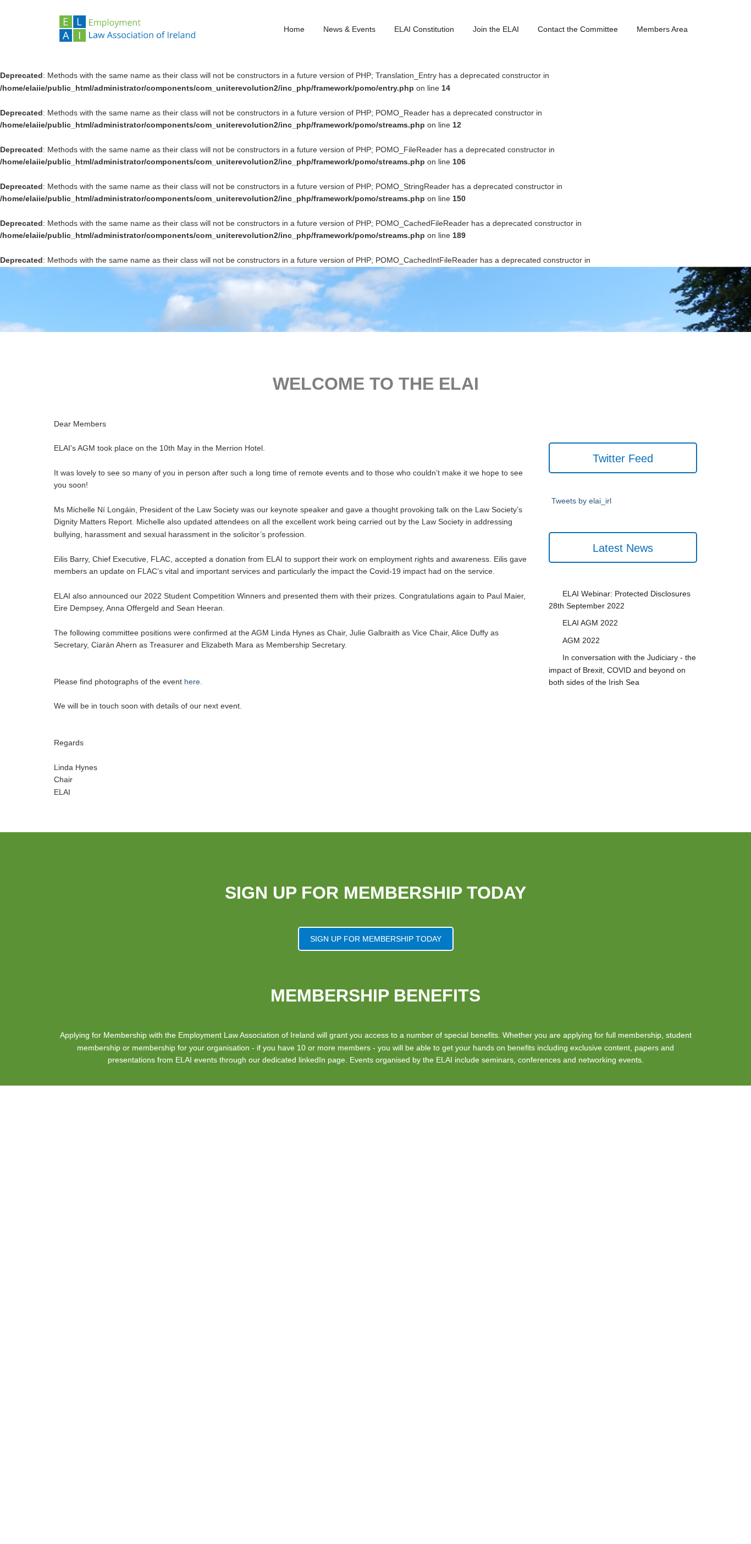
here (192, 681)
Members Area (662, 29)
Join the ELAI (496, 29)
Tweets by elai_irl (581, 501)
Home (294, 29)
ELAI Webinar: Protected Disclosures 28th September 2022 (620, 599)
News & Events (349, 29)
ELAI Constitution (424, 29)
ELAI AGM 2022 (590, 623)
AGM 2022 (581, 640)
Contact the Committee (578, 29)
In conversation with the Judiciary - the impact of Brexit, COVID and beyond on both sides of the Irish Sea (622, 670)
